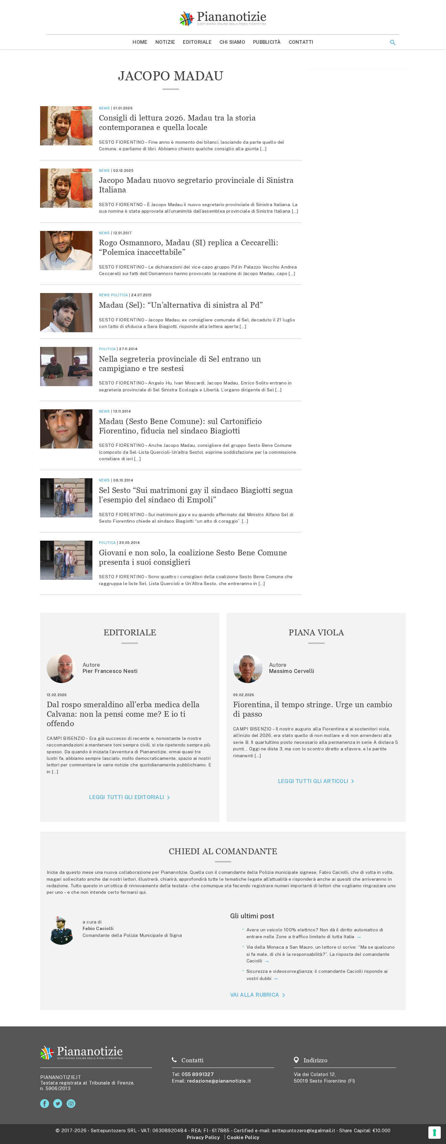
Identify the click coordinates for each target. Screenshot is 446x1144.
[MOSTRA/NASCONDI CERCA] (392, 42)
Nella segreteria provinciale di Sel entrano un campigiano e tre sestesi (180, 363)
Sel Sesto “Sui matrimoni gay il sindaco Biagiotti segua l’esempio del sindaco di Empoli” (196, 495)
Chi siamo (232, 42)
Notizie (165, 42)
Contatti (301, 42)
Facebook (46, 1103)
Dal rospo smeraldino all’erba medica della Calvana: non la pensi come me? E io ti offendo (123, 714)
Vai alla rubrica (254, 995)
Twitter (59, 1103)
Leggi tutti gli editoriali (126, 797)
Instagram (72, 1103)
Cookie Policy (243, 1137)
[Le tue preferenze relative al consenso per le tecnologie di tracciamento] (434, 1132)
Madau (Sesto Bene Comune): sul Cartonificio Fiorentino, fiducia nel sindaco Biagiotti (180, 426)
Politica (119, 295)
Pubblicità (267, 42)
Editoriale (197, 42)
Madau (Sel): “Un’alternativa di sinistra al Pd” (181, 305)
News (104, 108)
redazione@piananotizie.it (219, 1081)
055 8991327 (198, 1074)
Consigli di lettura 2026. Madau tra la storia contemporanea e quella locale (177, 122)
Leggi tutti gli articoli (313, 781)
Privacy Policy (203, 1137)
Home (140, 42)
